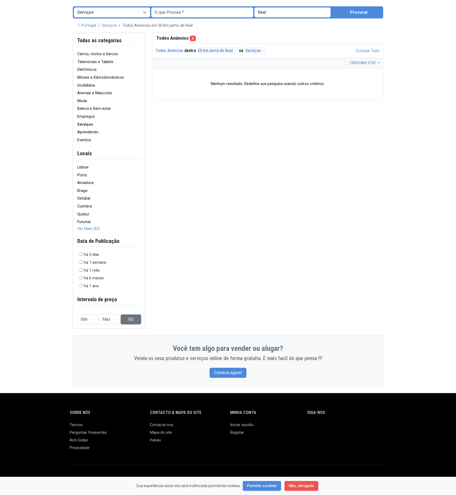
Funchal (84, 222)
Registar (237, 432)
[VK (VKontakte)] (371, 427)
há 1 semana (95, 262)
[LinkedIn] (333, 427)
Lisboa (82, 167)
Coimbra (84, 206)
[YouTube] (356, 427)
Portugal (89, 25)
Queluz (83, 214)
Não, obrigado (301, 486)
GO (131, 319)
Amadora (85, 183)
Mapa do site (161, 432)
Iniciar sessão (242, 425)
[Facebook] (310, 427)
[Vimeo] (364, 427)
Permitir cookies (262, 486)
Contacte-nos (161, 425)
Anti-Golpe (79, 440)
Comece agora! (228, 372)
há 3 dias (91, 254)
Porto (82, 175)
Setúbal (83, 198)
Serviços (109, 25)
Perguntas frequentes (88, 432)
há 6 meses (94, 278)
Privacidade (79, 448)
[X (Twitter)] (318, 427)
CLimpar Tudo (367, 51)
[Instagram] (325, 427)
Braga (82, 190)
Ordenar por (363, 63)
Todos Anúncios (175, 38)
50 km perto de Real (216, 50)
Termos (76, 425)
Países (155, 440)
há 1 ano (91, 286)
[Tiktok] (348, 427)
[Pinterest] (341, 427)
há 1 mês (92, 270)
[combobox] (292, 12)
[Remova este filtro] (139, 40)
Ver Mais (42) (88, 229)
